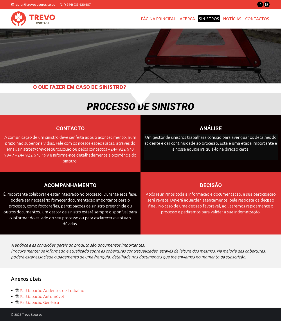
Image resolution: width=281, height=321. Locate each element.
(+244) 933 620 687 (77, 4)
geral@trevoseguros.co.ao (35, 4)
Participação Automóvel (42, 296)
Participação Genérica (39, 302)
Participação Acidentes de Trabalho (52, 290)
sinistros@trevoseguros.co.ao (45, 149)
